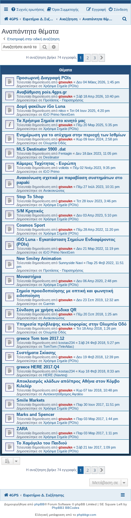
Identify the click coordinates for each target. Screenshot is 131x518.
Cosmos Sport (31, 225)
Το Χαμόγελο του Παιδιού (42, 443)
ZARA (22, 428)
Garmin (49, 304)
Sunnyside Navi (71, 263)
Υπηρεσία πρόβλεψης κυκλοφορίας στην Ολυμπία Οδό (72, 324)
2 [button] (87, 58)
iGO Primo (51, 171)
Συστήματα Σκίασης (36, 352)
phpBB (39, 504)
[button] (102, 58)
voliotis (64, 168)
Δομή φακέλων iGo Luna (41, 106)
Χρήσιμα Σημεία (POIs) (61, 86)
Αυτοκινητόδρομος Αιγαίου (63, 394)
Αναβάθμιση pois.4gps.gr (42, 92)
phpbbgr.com (86, 514)
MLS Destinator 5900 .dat (41, 149)
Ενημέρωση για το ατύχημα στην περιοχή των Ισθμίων (71, 135)
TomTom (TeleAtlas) (58, 346)
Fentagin (65, 153)
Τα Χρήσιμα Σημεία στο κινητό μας (51, 120)
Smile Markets (31, 400)
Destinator (51, 157)
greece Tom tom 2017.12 (40, 338)
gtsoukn (65, 82)
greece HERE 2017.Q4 (38, 367)
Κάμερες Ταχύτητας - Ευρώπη (46, 163)
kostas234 (67, 343)
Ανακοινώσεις (54, 190)
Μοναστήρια (29, 276)
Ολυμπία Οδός (54, 143)
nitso (62, 111)
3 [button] (94, 58)
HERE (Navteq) (55, 375)
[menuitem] (27, 9)
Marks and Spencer (35, 414)
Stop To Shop (30, 196)
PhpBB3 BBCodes (65, 507)
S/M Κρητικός (30, 211)
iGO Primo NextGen (58, 114)
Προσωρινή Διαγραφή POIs (44, 77)
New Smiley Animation (39, 258)
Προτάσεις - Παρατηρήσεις (63, 100)
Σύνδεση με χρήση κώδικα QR (46, 310)
